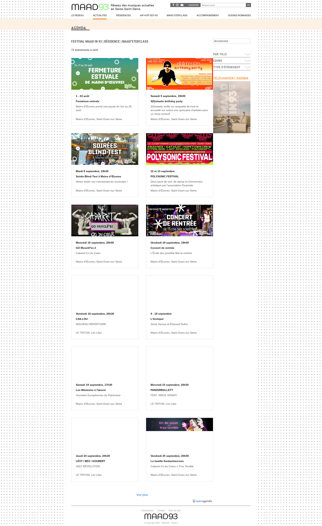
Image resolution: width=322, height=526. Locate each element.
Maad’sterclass (135, 41)
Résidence (112, 41)
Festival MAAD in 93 (86, 41)
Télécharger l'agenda (230, 78)
